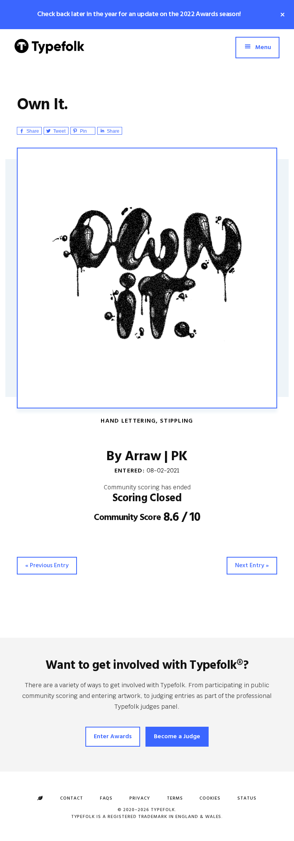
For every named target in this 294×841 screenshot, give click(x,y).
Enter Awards (113, 737)
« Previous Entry (47, 566)
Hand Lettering (128, 421)
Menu (263, 48)
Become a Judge (177, 737)
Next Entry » (252, 566)
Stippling (176, 421)
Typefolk (49, 52)
